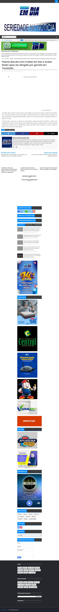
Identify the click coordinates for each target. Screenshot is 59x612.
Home (3, 58)
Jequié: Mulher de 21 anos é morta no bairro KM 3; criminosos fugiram (29, 169)
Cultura (30, 567)
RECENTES (21, 224)
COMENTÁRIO (38, 224)
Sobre (26, 519)
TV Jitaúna (21, 516)
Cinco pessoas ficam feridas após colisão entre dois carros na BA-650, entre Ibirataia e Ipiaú (32, 256)
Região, (21, 71)
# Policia (7, 130)
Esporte (20, 519)
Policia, (18, 71)
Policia (7, 58)
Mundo (26, 570)
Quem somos (32, 519)
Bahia (14, 40)
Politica (36, 514)
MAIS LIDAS (29, 224)
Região (11, 58)
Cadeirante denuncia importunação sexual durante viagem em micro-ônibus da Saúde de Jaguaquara (9, 170)
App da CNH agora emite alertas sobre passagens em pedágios (48, 168)
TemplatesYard (4, 609)
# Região (12, 130)
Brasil (33, 516)
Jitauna (28, 516)
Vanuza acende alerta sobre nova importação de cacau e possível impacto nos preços (32, 248)
